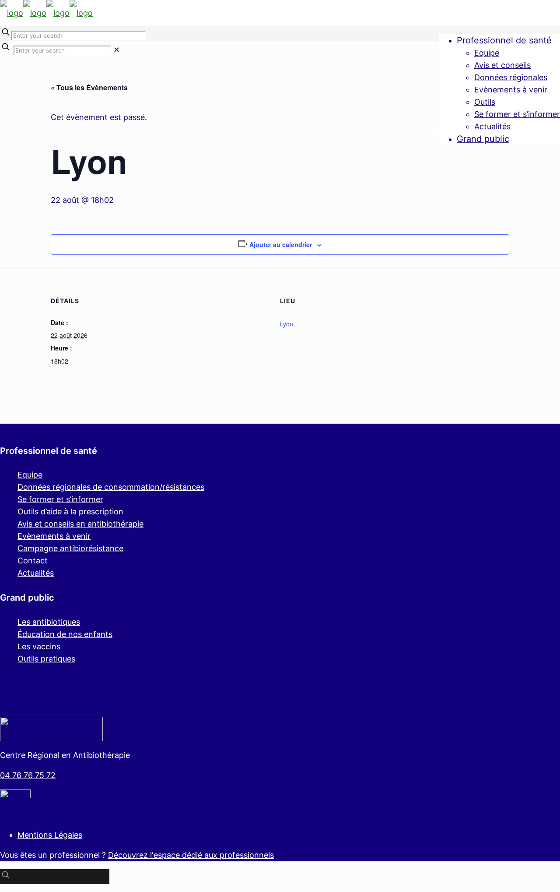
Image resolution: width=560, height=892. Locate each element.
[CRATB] (46, 13)
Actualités (36, 572)
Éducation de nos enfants (65, 634)
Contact (33, 560)
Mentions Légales (50, 834)
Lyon (286, 323)
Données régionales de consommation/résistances (111, 487)
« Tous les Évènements (89, 87)
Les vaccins (39, 646)
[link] (116, 49)
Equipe (30, 474)
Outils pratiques (46, 658)
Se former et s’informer (60, 499)
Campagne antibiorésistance (70, 548)
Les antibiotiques (49, 622)
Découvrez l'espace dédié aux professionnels (191, 855)
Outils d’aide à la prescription (70, 511)
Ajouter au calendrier (280, 244)
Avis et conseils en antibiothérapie (81, 523)
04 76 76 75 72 (28, 775)
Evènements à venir (54, 536)
